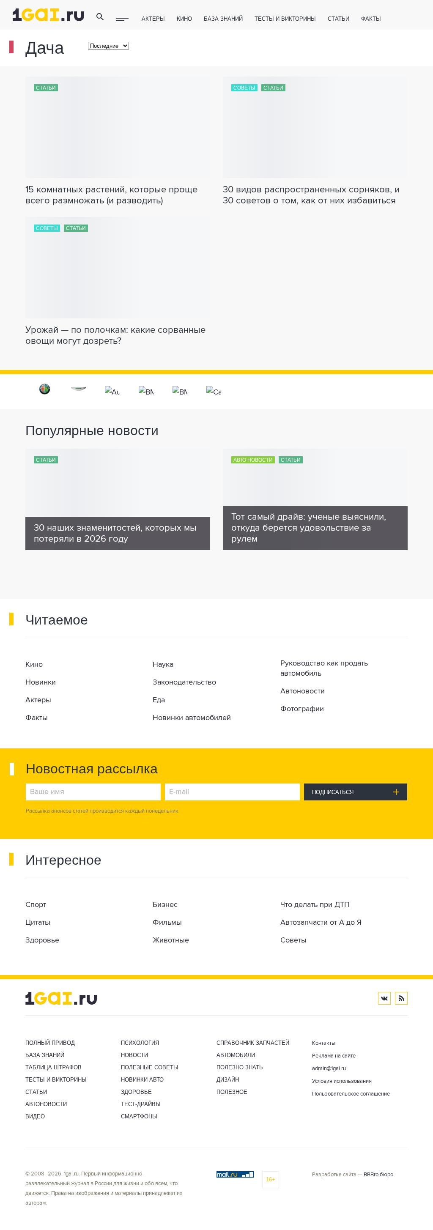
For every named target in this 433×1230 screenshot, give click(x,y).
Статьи (338, 19)
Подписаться (333, 792)
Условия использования (342, 1081)
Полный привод (50, 1043)
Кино (184, 19)
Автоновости (46, 1104)
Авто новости (253, 460)
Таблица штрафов (53, 1067)
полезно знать (239, 1067)
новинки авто (142, 1080)
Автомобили (235, 1055)
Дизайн (227, 1080)
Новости (134, 1055)
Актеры (153, 19)
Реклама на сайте (334, 1056)
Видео (35, 1116)
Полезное (231, 1092)
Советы (244, 88)
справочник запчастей (252, 1043)
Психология (140, 1043)
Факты (371, 19)
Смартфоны (139, 1116)
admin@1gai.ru (329, 1068)
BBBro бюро (378, 1175)
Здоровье (136, 1092)
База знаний (223, 19)
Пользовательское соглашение (351, 1094)
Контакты (323, 1043)
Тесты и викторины (285, 19)
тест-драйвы (141, 1104)
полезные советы (149, 1067)
